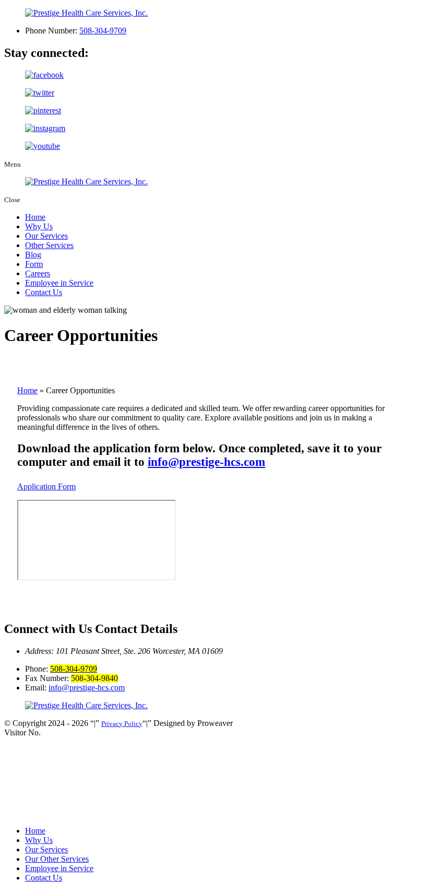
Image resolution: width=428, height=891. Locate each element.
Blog (33, 254)
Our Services (46, 235)
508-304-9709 (102, 30)
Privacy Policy (121, 724)
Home (35, 217)
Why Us (39, 226)
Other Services (49, 245)
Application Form (46, 486)
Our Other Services (57, 858)
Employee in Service (59, 282)
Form (34, 264)
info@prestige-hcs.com (206, 461)
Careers (37, 273)
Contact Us (43, 292)
